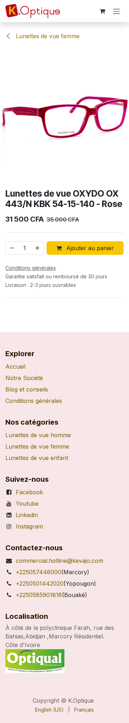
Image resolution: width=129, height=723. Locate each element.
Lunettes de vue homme (38, 435)
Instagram (29, 526)
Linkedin (27, 515)
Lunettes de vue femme (47, 36)
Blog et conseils (26, 389)
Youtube (27, 503)
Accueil (15, 366)
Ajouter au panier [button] (89, 248)
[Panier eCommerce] (102, 11)
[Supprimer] (12, 248)
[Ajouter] (38, 248)
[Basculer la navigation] (116, 11)
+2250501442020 (39, 583)
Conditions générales (33, 400)
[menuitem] (49, 709)
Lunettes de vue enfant (36, 457)
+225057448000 (38, 572)
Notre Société (24, 377)
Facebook (29, 492)
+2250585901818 (39, 594)
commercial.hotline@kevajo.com (59, 560)
